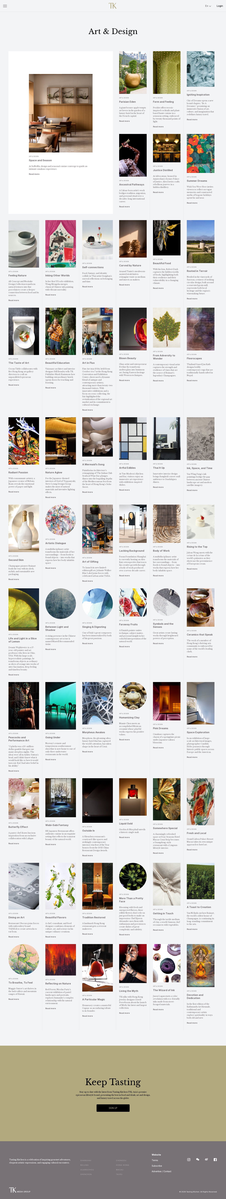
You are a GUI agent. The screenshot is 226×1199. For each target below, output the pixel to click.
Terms (155, 1160)
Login (220, 5)
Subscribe (157, 1165)
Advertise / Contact (161, 1171)
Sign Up (113, 1108)
